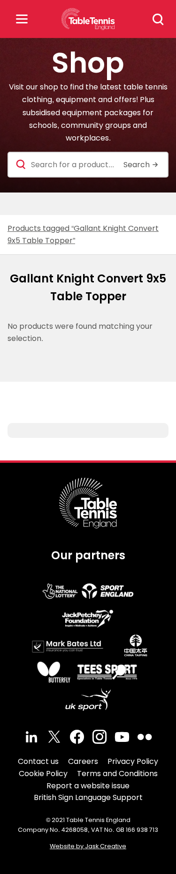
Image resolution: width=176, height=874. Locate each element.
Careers (83, 761)
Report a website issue (88, 785)
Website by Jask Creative (88, 846)
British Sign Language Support (88, 797)
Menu (22, 19)
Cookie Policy (43, 773)
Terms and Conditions (117, 773)
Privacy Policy (132, 761)
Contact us (38, 761)
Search (158, 19)
